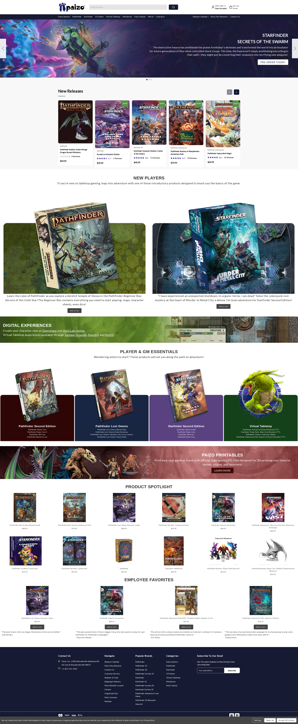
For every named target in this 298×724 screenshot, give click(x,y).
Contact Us (235, 16)
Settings (257, 720)
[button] (273, 62)
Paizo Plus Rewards (219, 16)
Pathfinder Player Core (37, 430)
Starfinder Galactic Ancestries (223, 525)
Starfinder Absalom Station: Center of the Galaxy (148, 152)
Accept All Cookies (287, 720)
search (173, 7)
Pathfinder (77, 16)
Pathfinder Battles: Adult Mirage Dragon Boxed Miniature (73, 150)
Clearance (160, 16)
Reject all (270, 720)
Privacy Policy (149, 720)
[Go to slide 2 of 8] (236, 92)
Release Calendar (200, 16)
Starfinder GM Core (186, 434)
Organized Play (111, 693)
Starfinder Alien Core (186, 437)
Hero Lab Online (73, 330)
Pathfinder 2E (141, 670)
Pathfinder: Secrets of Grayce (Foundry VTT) (261, 430)
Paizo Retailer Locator (114, 685)
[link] (70, 156)
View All (139, 704)
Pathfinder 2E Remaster (145, 700)
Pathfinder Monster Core (37, 437)
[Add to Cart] (68, 121)
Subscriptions (64, 16)
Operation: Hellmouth (173, 568)
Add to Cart (74, 311)
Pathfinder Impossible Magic (220, 153)
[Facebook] (231, 715)
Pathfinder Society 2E (144, 685)
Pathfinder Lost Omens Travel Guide (111, 437)
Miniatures (127, 16)
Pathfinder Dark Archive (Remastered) (25, 525)
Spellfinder (124, 568)
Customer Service (112, 673)
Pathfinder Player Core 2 (37, 432)
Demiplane (49, 330)
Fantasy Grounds (76, 334)
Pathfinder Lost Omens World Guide (111, 430)
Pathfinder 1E (141, 666)
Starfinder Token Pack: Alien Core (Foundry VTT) (260, 432)
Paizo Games (140, 16)
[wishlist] (82, 121)
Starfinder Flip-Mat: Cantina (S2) (74, 568)
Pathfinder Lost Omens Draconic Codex (124, 525)
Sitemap (108, 701)
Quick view (73, 121)
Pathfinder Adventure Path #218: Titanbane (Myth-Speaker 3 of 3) (186, 618)
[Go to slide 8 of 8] (229, 92)
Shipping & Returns (113, 681)
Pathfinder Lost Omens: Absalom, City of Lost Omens (111, 434)
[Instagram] (237, 715)
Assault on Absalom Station (108, 154)
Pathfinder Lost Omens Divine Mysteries (112, 432)
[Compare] (78, 121)
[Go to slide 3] (3, 48)
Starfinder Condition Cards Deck (25, 568)
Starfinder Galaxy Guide (186, 430)
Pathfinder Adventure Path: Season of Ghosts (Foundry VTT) (260, 437)
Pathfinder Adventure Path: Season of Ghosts (260, 618)
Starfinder (88, 16)
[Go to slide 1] (146, 79)
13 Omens (99, 16)
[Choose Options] (105, 122)
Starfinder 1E (141, 681)
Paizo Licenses (111, 697)
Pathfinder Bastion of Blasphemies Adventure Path (185, 152)
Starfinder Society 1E (144, 689)
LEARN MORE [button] (222, 470)
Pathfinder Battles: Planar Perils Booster (223, 568)
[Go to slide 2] (295, 48)
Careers (108, 689)
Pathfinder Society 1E (144, 673)
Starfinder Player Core (186, 432)
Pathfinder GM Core (37, 434)
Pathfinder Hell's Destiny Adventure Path (74, 525)
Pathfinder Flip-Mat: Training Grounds (174, 525)
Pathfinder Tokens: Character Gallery (261, 434)
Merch (151, 16)
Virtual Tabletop (113, 16)
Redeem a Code (111, 677)
